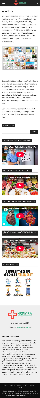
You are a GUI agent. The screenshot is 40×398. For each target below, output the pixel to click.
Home (4, 8)
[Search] (37, 3)
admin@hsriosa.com (24, 327)
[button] (3, 3)
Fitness (19, 385)
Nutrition (31, 385)
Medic (25, 385)
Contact (20, 387)
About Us (12, 385)
